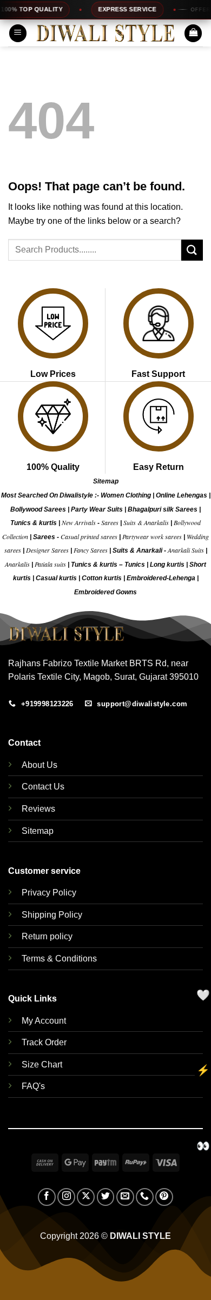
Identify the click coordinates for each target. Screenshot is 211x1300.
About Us (39, 765)
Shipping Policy (52, 914)
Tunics (135, 564)
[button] (18, 33)
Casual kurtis (57, 578)
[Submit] (192, 250)
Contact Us (43, 786)
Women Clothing (126, 495)
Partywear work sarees (152, 536)
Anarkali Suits (187, 550)
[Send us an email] (125, 1197)
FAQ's (33, 1086)
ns (133, 592)
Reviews (38, 808)
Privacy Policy (49, 892)
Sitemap (105, 481)
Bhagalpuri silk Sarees (162, 509)
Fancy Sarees (91, 550)
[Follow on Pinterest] (164, 1197)
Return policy (47, 936)
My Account (44, 1020)
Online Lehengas (181, 495)
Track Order (44, 1042)
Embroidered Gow (101, 592)
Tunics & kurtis (33, 523)
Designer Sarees (47, 550)
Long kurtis (168, 564)
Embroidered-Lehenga (161, 578)
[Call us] (145, 1197)
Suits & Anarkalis (146, 522)
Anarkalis (18, 564)
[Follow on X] (86, 1197)
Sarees (109, 522)
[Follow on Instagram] (66, 1197)
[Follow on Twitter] (106, 1197)
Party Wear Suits (97, 509)
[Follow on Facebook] (47, 1197)
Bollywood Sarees (38, 509)
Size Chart (42, 1064)
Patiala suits (51, 564)
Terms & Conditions (59, 958)
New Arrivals (79, 522)
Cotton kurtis (102, 578)
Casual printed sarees (89, 536)
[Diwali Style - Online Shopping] (105, 33)
